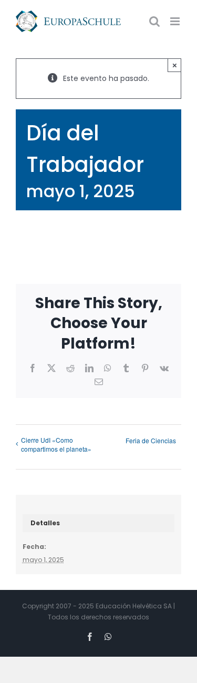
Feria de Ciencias (151, 440)
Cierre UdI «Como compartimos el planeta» (56, 444)
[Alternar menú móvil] (175, 21)
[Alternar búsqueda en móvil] (154, 21)
